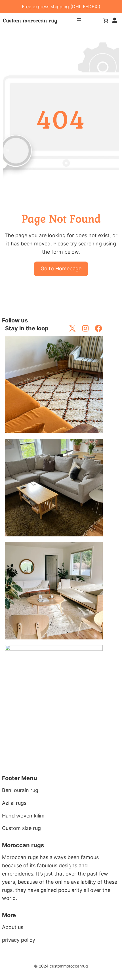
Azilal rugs (14, 803)
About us (12, 927)
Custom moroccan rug (30, 20)
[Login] (114, 20)
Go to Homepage (61, 268)
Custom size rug (21, 828)
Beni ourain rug (20, 790)
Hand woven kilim (23, 816)
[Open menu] (79, 20)
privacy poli (16, 940)
